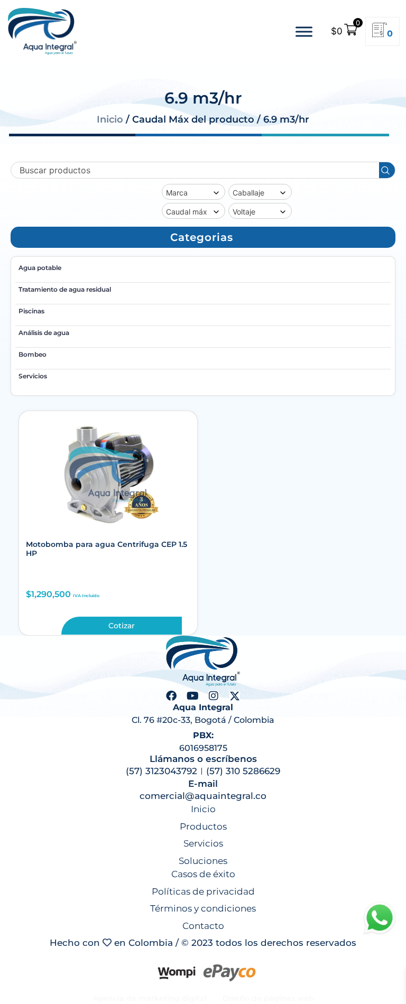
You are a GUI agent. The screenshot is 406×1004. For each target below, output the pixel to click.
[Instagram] (213, 696)
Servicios (33, 376)
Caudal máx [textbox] (186, 211)
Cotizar (121, 625)
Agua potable (40, 268)
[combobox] (193, 192)
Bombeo (33, 354)
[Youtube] (192, 696)
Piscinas (31, 311)
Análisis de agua (44, 333)
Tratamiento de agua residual (65, 289)
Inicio (110, 119)
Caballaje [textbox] (248, 192)
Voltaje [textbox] (244, 211)
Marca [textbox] (177, 192)
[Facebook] (171, 696)
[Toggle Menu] (304, 31)
